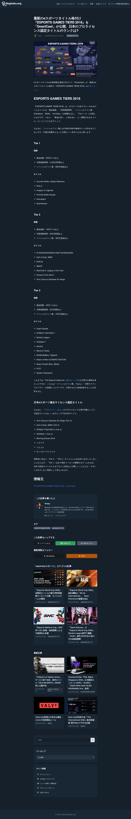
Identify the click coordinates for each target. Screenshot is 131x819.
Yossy (47, 503)
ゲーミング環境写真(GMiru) (118, 4)
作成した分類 (73, 380)
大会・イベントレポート (65, 4)
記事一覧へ (50, 515)
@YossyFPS (61, 515)
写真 (91, 4)
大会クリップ (101, 4)
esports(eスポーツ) (72, 35)
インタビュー (82, 4)
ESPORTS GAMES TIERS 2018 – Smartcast (56, 486)
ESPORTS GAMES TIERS (42, 528)
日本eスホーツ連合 (53, 409)
